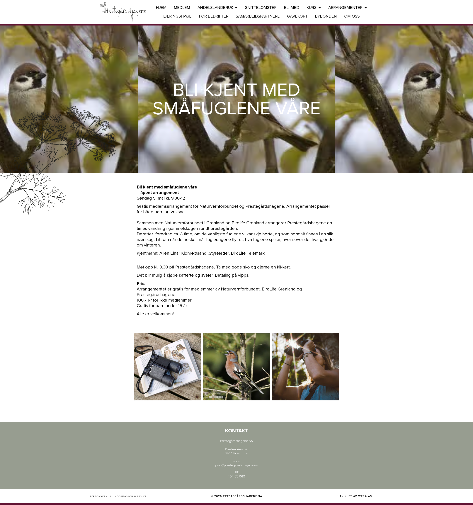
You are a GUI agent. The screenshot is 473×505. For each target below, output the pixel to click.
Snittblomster (261, 7)
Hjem (161, 7)
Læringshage (177, 16)
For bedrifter (213, 16)
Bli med (291, 7)
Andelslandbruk (215, 7)
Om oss (352, 16)
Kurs (312, 7)
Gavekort (297, 16)
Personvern (99, 496)
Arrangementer (345, 7)
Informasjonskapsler (130, 496)
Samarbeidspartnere (258, 16)
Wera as (365, 496)
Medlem (182, 7)
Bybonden (326, 16)
